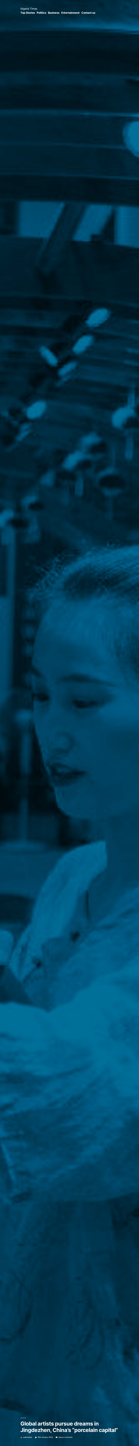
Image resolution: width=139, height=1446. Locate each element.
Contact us (88, 12)
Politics (41, 12)
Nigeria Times (28, 8)
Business (54, 12)
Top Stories (27, 12)
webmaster (27, 1437)
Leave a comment (65, 1437)
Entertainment (70, 12)
